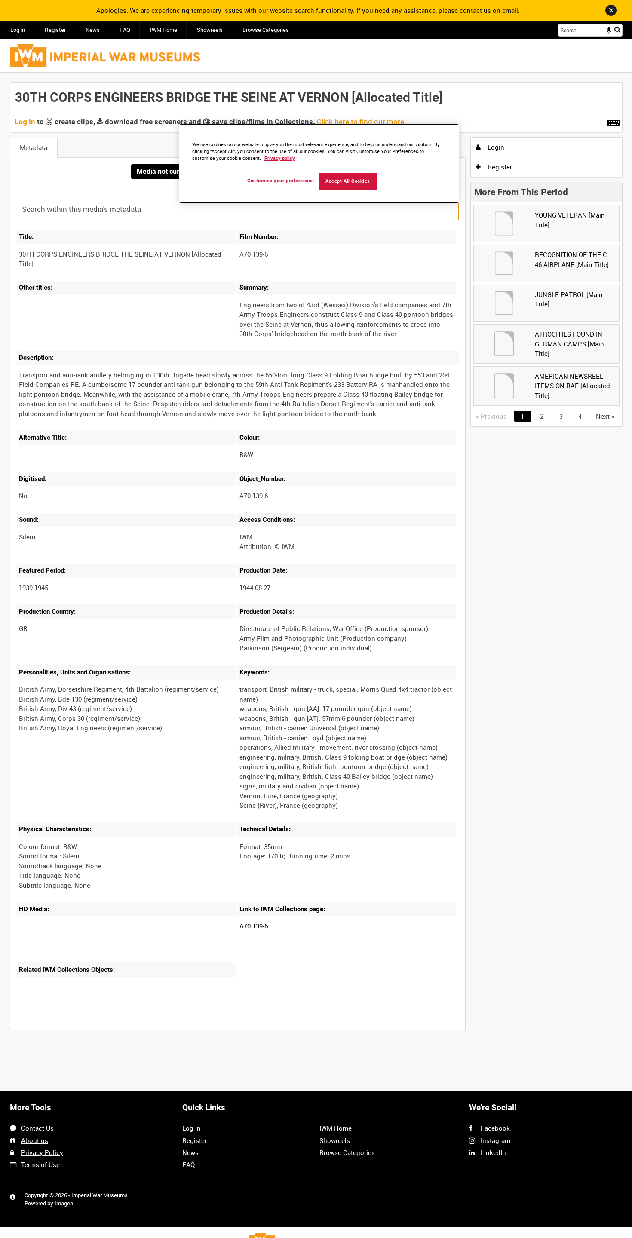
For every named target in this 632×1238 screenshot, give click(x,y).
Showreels (210, 30)
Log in (17, 30)
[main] (316, 560)
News (93, 30)
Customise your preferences (280, 181)
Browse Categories (265, 30)
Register (55, 30)
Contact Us (37, 1128)
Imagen (64, 1203)
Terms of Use (40, 1164)
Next (605, 416)
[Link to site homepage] (105, 55)
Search (617, 29)
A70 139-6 (253, 926)
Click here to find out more (360, 121)
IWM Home (163, 30)
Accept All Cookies (347, 181)
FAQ (125, 30)
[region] (319, 163)
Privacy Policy (42, 1152)
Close (611, 10)
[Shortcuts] (613, 121)
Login (495, 147)
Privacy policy (279, 158)
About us (34, 1140)
